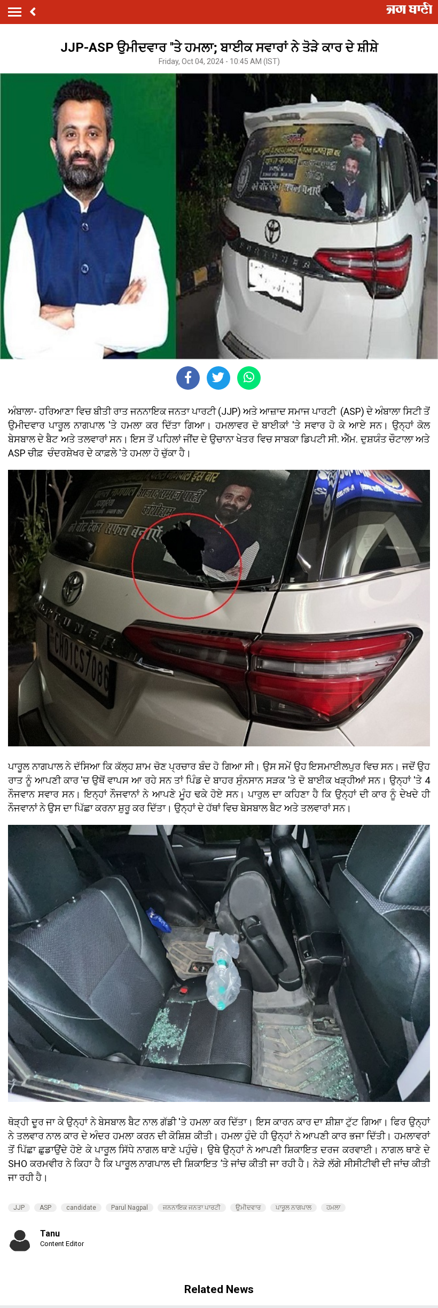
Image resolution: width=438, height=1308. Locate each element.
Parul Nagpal (129, 1207)
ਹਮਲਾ (333, 1207)
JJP (19, 1207)
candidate (81, 1207)
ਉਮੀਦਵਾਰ (248, 1207)
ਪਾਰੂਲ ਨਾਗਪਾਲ (293, 1207)
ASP (45, 1207)
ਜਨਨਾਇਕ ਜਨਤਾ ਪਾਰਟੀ (192, 1207)
